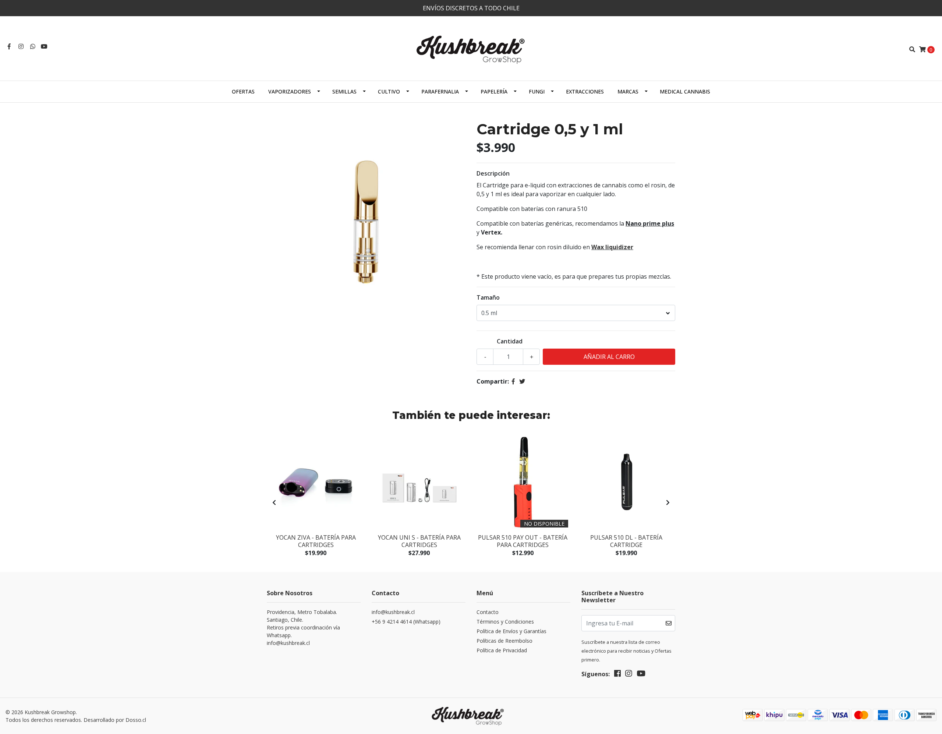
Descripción (493, 173)
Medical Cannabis (685, 91)
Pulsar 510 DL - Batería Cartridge (626, 540)
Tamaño (488, 297)
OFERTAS (243, 91)
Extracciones (585, 91)
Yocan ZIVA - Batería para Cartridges (316, 540)
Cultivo (389, 91)
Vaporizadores (289, 91)
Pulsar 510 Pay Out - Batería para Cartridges (522, 540)
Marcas (627, 91)
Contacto (488, 611)
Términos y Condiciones (505, 621)
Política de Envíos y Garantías (511, 631)
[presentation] (274, 502)
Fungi (537, 91)
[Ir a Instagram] (21, 46)
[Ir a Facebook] (9, 46)
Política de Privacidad (502, 650)
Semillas (344, 91)
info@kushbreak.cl (393, 611)
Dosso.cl (135, 719)
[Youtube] (44, 46)
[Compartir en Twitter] (522, 381)
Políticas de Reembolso (504, 640)
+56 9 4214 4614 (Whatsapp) (406, 621)
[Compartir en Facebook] (513, 381)
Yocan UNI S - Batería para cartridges (419, 540)
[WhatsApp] (32, 46)
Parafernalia (440, 91)
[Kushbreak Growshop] (471, 49)
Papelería (494, 91)
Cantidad (510, 341)
